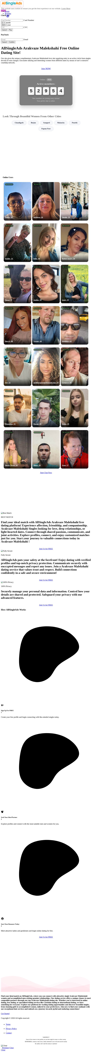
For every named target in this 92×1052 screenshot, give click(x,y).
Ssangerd (46, 123)
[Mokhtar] (74, 325)
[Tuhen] (17, 201)
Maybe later (46, 547)
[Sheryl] (17, 325)
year (9, 25)
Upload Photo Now (47, 542)
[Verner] (46, 325)
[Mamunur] (17, 408)
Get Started (5, 1014)
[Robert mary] (74, 242)
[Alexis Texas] (17, 449)
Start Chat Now (46, 473)
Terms (8, 1024)
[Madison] (46, 201)
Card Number (29, 20)
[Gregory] (74, 366)
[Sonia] (74, 408)
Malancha (60, 123)
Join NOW (46, 68)
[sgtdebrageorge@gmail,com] (46, 366)
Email (26, 39)
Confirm (11, 42)
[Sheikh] (74, 201)
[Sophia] (46, 284)
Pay (10, 30)
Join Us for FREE (46, 580)
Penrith (74, 123)
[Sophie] (17, 242)
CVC (26, 27)
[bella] (46, 242)
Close (11, 1048)
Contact (9, 1033)
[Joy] (17, 366)
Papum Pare (46, 129)
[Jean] (74, 449)
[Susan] (17, 284)
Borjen (33, 123)
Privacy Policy (11, 1029)
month (8, 23)
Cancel (4, 30)
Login (7, 11)
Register (8, 14)
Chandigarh (19, 123)
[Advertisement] (46, 152)
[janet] (74, 284)
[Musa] (46, 449)
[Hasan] (46, 408)
